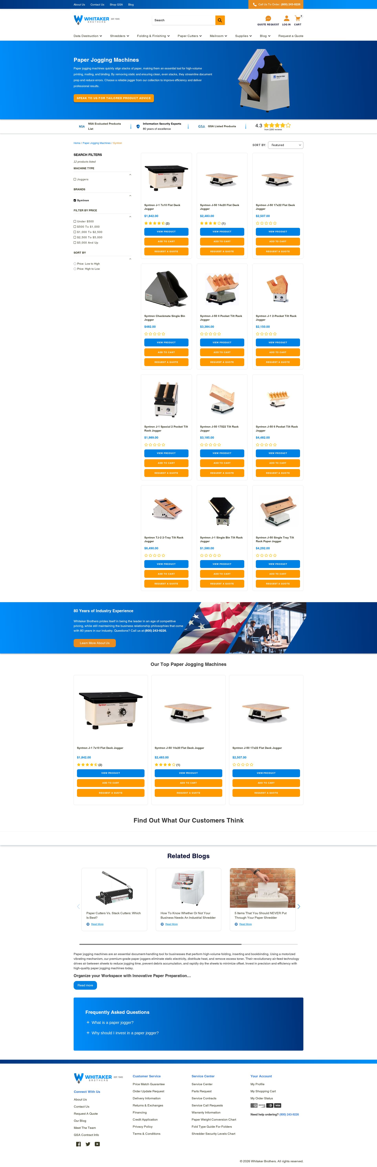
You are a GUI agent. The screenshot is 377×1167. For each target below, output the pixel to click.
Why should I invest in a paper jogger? (125, 1033)
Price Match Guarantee (149, 1084)
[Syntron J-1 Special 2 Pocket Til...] (166, 400)
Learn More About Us (95, 643)
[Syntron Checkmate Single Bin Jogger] (166, 289)
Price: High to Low (88, 268)
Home (77, 143)
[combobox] (188, 20)
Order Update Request (148, 1091)
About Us (79, 4)
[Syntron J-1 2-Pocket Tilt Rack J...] (278, 289)
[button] (298, 906)
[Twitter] (88, 1143)
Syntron (82, 200)
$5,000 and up (87, 242)
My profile (257, 1084)
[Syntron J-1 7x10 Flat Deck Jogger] (166, 178)
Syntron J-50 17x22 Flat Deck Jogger (257, 747)
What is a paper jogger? (113, 1022)
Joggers (82, 179)
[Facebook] (78, 1143)
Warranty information (206, 1112)
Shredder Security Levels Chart (213, 1134)
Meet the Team (85, 1128)
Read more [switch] (85, 985)
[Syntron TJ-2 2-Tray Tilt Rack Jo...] (166, 511)
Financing (140, 1112)
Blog (131, 4)
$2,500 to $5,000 (89, 237)
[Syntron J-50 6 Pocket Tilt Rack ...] (278, 400)
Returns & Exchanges (148, 1105)
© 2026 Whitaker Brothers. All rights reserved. (271, 1161)
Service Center (202, 1084)
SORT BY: (259, 145)
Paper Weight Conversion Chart (214, 1119)
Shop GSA (116, 4)
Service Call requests (207, 1105)
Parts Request (201, 1091)
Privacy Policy (143, 1126)
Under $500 (85, 221)
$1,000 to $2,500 (89, 231)
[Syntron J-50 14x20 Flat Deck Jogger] (222, 178)
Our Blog (80, 1121)
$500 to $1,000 (88, 226)
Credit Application (145, 1119)
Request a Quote (86, 1113)
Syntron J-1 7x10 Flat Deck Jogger (100, 747)
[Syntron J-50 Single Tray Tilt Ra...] (278, 511)
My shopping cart (263, 1091)
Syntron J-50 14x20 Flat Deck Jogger (179, 747)
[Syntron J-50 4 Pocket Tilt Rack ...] (222, 289)
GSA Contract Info (86, 1135)
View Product (166, 231)
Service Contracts (204, 1098)
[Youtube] (97, 1143)
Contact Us (97, 4)
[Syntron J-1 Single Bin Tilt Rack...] (222, 511)
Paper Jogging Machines (97, 143)
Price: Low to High (88, 263)
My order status (262, 1098)
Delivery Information (147, 1098)
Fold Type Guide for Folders (212, 1126)
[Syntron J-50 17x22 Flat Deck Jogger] (278, 178)
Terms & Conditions (146, 1134)
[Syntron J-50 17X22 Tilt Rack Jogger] (222, 400)
